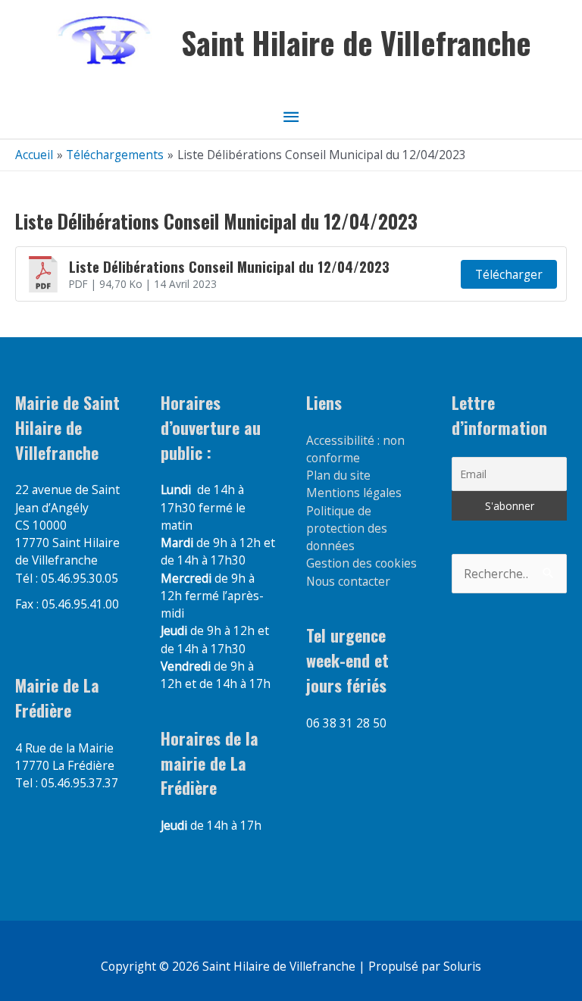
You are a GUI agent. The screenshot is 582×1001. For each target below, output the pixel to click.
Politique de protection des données (346, 528)
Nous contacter (348, 581)
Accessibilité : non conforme (355, 449)
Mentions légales (354, 492)
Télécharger (509, 274)
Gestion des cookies (361, 563)
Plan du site (338, 475)
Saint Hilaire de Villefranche (356, 42)
